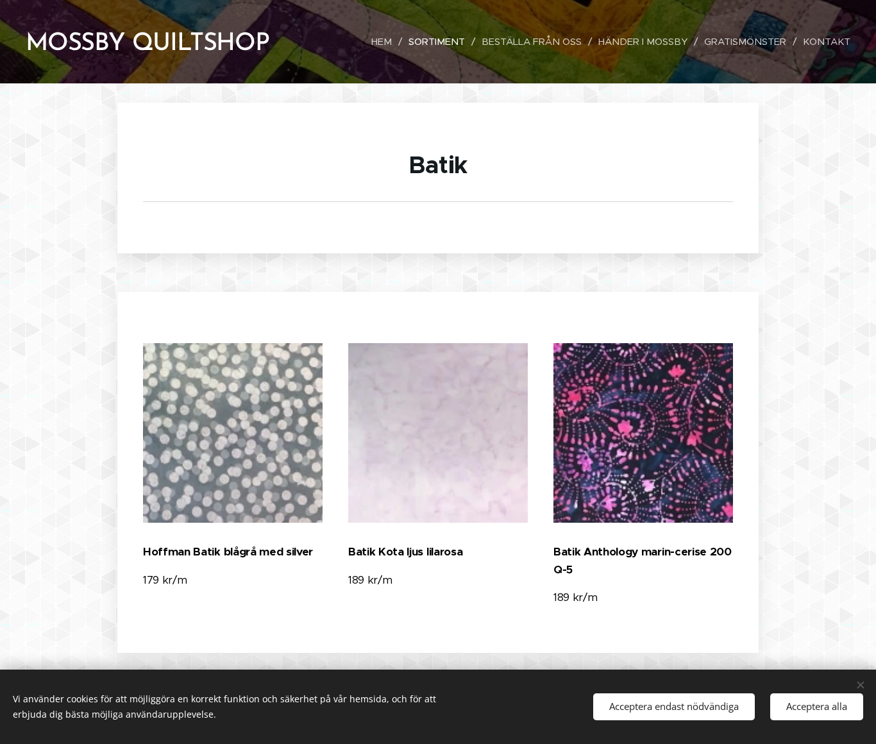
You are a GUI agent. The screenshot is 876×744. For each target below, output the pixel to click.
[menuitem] (385, 42)
